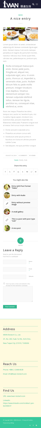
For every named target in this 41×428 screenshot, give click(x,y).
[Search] (32, 4)
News (20, 15)
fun (25, 160)
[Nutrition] (20, 34)
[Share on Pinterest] (14, 172)
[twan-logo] (17, 4)
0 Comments (23, 155)
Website (31, 276)
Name (30, 262)
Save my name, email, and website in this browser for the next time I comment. (18, 284)
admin (33, 155)
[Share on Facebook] (5, 172)
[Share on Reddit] (31, 172)
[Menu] (37, 4)
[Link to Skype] (36, 425)
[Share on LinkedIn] (18, 172)
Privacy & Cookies (27, 420)
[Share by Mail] (36, 172)
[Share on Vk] (27, 172)
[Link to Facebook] (33, 425)
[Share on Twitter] (10, 172)
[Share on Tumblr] (23, 172)
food (21, 160)
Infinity (12, 423)
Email (30, 270)
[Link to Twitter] (30, 425)
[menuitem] (32, 4)
